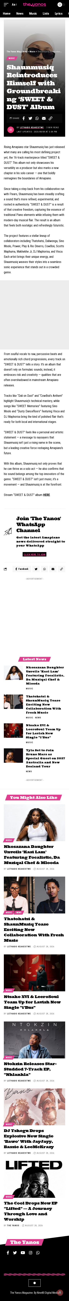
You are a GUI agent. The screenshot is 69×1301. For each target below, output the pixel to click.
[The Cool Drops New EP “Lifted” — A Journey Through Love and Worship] (34, 1179)
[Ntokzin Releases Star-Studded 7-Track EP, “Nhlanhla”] (34, 1040)
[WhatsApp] (38, 1252)
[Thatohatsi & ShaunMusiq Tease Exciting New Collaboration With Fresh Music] (13, 702)
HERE (46, 495)
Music (12, 58)
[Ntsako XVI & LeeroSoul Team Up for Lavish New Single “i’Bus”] (13, 730)
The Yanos (13, 1225)
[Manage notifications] (60, 1292)
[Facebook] (8, 1252)
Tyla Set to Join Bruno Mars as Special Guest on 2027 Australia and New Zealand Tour (45, 758)
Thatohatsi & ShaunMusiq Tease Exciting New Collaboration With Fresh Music (43, 704)
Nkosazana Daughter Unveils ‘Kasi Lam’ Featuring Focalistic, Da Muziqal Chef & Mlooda (45, 675)
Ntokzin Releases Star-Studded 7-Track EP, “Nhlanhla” (30, 1069)
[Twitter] (15, 1252)
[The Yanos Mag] (34, 4)
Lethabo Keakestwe (32, 127)
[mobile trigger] (7, 4)
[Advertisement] (34, 314)
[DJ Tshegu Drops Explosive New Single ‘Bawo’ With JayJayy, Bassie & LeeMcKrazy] (34, 1106)
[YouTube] (23, 1252)
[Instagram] (30, 1252)
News (38, 717)
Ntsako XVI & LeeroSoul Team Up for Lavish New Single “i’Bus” (32, 1002)
